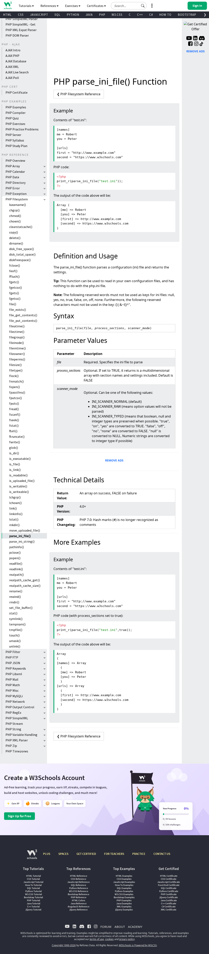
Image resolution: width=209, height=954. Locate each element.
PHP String (13, 729)
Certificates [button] (95, 6)
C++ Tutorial (33, 906)
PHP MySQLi (14, 696)
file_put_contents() (23, 321)
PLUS (46, 854)
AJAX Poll (12, 78)
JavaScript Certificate (168, 881)
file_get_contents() (23, 315)
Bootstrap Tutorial (33, 897)
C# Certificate (169, 906)
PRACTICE (138, 854)
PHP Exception (16, 194)
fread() (14, 409)
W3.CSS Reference (78, 891)
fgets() (14, 293)
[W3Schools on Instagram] (196, 44)
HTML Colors (78, 900)
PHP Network (15, 701)
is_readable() (18, 475)
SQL (57, 15)
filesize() (15, 365)
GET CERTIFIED (86, 854)
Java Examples (124, 903)
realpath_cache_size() (24, 586)
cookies (109, 939)
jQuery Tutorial (33, 909)
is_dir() (14, 453)
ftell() (13, 431)
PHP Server (13, 135)
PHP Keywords (16, 668)
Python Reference (78, 888)
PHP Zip (11, 746)
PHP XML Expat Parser (21, 30)
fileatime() (16, 326)
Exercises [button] (72, 6)
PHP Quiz (12, 118)
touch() (14, 635)
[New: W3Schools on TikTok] (201, 44)
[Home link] (7, 5)
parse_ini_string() (21, 541)
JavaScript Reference (78, 881)
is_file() (14, 464)
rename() (15, 591)
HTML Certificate (168, 875)
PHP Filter (13, 652)
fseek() (14, 420)
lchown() (15, 503)
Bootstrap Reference (78, 894)
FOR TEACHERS (114, 854)
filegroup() (16, 337)
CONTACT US (161, 854)
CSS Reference (78, 878)
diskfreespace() (20, 260)
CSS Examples (124, 878)
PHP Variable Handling (21, 735)
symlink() (15, 619)
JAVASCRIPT (39, 15)
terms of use (97, 939)
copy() (13, 232)
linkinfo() (15, 514)
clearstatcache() (20, 227)
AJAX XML (12, 67)
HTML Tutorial (33, 875)
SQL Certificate (168, 888)
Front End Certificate (168, 885)
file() (12, 304)
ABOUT (120, 927)
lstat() (13, 519)
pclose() (15, 552)
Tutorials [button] (25, 6)
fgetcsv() (15, 287)
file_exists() (17, 310)
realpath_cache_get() (24, 580)
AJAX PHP (12, 56)
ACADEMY (135, 927)
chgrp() (14, 210)
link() (13, 508)
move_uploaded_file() (24, 530)
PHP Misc (12, 690)
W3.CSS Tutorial (33, 894)
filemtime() (17, 348)
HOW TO (165, 15)
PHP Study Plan (16, 146)
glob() (13, 448)
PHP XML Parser (17, 740)
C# (151, 15)
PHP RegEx (13, 712)
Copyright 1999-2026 (64, 945)
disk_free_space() (21, 249)
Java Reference (79, 903)
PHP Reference (78, 897)
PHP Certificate (17, 92)
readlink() (16, 569)
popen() (14, 558)
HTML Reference (78, 875)
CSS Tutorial (33, 878)
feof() (13, 271)
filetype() (15, 370)
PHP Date (12, 177)
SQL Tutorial (33, 888)
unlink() (14, 646)
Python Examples (124, 891)
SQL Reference (78, 885)
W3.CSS (117, 15)
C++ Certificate (168, 903)
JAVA (89, 15)
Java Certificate (169, 900)
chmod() (15, 216)
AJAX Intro (13, 50)
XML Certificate (168, 909)
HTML (7, 15)
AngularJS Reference (78, 906)
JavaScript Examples (124, 881)
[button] (142, 5)
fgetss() (14, 298)
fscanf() (14, 414)
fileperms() (17, 359)
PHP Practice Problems (22, 129)
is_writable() (18, 486)
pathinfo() (16, 547)
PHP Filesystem (17, 199)
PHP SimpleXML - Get (21, 24)
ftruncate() (16, 436)
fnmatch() (16, 381)
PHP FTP (12, 657)
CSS (21, 15)
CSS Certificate (168, 878)
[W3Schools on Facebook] (190, 44)
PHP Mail (12, 679)
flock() (14, 376)
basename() (17, 205)
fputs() (14, 403)
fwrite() (14, 442)
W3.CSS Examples (124, 894)
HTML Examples (124, 875)
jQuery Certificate (169, 897)
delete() (14, 238)
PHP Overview (15, 160)
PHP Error (13, 188)
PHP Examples (16, 107)
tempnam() (17, 624)
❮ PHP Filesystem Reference (78, 94)
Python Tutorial (33, 891)
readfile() (15, 563)
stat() (13, 613)
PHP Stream (14, 724)
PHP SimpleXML (17, 718)
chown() (15, 221)
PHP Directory (16, 183)
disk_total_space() (22, 254)
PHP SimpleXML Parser (22, 19)
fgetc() (14, 282)
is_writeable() (19, 492)
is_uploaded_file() (21, 481)
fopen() (14, 387)
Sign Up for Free (19, 816)
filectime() (16, 332)
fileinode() (16, 343)
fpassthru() (17, 392)
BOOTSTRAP (187, 15)
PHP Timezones (17, 751)
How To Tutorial (33, 885)
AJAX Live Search (17, 72)
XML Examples (124, 906)
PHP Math (13, 685)
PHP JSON (13, 663)
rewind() (15, 597)
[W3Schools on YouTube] (189, 38)
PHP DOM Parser (17, 35)
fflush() (14, 276)
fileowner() (17, 354)
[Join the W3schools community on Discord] (202, 38)
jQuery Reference (79, 909)
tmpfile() (15, 630)
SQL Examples (124, 888)
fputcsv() (15, 398)
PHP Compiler (16, 113)
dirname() (16, 243)
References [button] (48, 6)
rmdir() (14, 602)
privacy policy (127, 939)
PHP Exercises (15, 124)
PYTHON (73, 15)
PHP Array (13, 166)
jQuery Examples (124, 909)
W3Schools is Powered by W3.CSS (138, 945)
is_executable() (20, 459)
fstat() (14, 425)
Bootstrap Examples (124, 897)
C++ (140, 15)
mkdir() (14, 525)
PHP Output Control (20, 707)
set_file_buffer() (20, 608)
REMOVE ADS (114, 460)
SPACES (63, 854)
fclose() (14, 265)
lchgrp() (15, 497)
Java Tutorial (33, 903)
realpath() (16, 574)
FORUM (105, 927)
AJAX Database (16, 61)
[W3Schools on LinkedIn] (195, 38)
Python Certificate (168, 891)
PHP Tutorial (33, 900)
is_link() (15, 470)
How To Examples (124, 885)
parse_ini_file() (20, 536)
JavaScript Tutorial (33, 881)
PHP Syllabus (15, 140)
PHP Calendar (15, 171)
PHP (102, 15)
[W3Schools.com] (32, 856)
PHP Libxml (14, 674)
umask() (15, 641)
